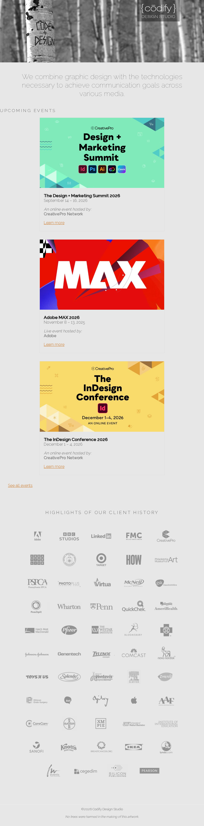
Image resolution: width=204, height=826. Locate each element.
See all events (20, 485)
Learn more (54, 222)
